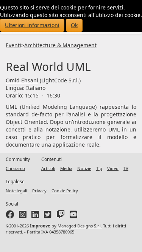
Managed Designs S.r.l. (80, 226)
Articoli (48, 168)
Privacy (39, 190)
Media (66, 168)
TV (125, 168)
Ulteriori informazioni (32, 25)
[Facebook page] (10, 216)
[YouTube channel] (73, 216)
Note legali (16, 190)
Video (113, 168)
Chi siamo (15, 168)
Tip (99, 168)
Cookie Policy (64, 190)
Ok (74, 25)
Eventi (13, 45)
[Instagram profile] (23, 216)
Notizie (84, 168)
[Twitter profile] (47, 216)
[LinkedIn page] (35, 216)
